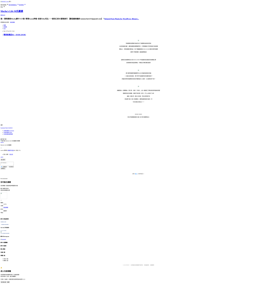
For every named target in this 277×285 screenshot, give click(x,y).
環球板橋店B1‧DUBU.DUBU (14, 35)
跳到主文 (3, 15)
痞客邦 (9, 150)
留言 (12, 150)
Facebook (3, 127)
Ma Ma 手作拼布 (3, 230)
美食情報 (12, 22)
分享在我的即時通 (8, 134)
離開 (8, 282)
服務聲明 (152, 265)
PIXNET (127, 265)
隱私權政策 (146, 265)
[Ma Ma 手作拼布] (1, 232)
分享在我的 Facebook (8, 130)
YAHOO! (10, 127)
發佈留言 (3, 168)
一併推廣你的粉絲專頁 (5, 224)
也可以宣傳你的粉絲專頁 (5, 233)
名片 (4, 28)
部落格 (5, 26)
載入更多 (3, 159)
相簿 (4, 25)
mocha (2, 142)
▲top (2, 157)
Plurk (6, 127)
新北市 (11, 154)
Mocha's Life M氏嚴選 (12, 11)
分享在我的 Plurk (7, 132)
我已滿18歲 (3, 282)
